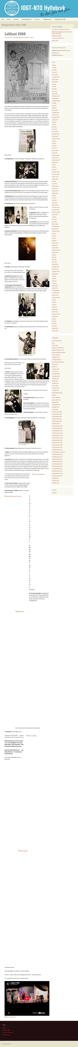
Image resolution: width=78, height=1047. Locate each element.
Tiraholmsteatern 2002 (57, 430)
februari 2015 (55, 285)
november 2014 (55, 292)
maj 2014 (54, 304)
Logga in (4, 1027)
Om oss (9, 19)
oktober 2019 (55, 190)
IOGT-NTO (54, 492)
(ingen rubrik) (55, 40)
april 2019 (54, 200)
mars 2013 (54, 326)
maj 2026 (54, 67)
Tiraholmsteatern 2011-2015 (58, 452)
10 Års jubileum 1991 (56, 340)
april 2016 (54, 259)
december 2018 (55, 207)
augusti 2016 (55, 252)
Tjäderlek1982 (55, 478)
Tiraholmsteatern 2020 (57, 466)
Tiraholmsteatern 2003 (57, 433)
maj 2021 (54, 167)
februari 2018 (55, 224)
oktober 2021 (55, 157)
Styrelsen (16, 19)
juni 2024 (54, 103)
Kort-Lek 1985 (55, 371)
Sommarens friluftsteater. (58, 38)
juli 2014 (54, 300)
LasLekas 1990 (55, 378)
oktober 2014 (55, 295)
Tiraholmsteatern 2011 (57, 449)
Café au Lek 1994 (56, 355)
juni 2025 (54, 84)
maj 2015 (54, 278)
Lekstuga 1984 (55, 390)
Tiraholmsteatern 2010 (57, 447)
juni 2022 (54, 141)
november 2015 (55, 266)
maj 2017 (54, 238)
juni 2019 (54, 198)
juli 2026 (54, 65)
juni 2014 (54, 302)
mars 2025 (54, 91)
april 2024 (54, 108)
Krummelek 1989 (56, 376)
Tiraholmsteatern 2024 (57, 471)
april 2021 (54, 169)
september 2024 (56, 100)
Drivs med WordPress (6, 1044)
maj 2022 (54, 143)
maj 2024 (54, 105)
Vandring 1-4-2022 (66, 50)
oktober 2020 (55, 176)
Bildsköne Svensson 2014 (58, 350)
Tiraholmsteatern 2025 (60, 19)
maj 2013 (54, 321)
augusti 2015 (55, 273)
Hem (3, 19)
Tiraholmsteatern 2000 (57, 426)
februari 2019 (55, 205)
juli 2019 (54, 195)
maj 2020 (54, 181)
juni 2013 (54, 319)
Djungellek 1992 (55, 357)
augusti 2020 (55, 179)
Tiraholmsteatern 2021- (57, 468)
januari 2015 (54, 288)
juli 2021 (54, 164)
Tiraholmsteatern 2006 (57, 440)
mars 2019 (54, 202)
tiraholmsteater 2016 (57, 419)
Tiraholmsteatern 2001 (57, 428)
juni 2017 (54, 236)
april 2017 (54, 240)
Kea (33, 37)
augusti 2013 (55, 316)
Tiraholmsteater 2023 (57, 421)
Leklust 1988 (15, 34)
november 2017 (55, 226)
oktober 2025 (55, 79)
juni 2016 (54, 254)
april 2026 (54, 70)
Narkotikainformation (57, 35)
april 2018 (54, 219)
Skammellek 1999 (56, 404)
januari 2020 (54, 188)
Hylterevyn (37, 19)
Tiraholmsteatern (47, 19)
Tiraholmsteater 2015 (57, 416)
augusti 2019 (55, 193)
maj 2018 (54, 217)
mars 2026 (54, 72)
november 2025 (55, 77)
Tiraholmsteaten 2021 (57, 414)
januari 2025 (54, 93)
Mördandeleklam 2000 (57, 392)
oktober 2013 (55, 311)
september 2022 (56, 138)
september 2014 (56, 297)
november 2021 (55, 155)
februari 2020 (55, 186)
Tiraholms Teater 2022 (57, 411)
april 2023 (54, 126)
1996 (53, 343)
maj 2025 (54, 86)
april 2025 (54, 89)
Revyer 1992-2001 (56, 400)
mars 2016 (54, 262)
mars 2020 (54, 183)
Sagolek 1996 (55, 402)
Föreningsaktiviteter (26, 19)
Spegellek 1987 (55, 407)
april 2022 (54, 145)
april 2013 (54, 323)
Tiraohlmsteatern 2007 (57, 475)
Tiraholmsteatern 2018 (57, 461)
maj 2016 (54, 257)
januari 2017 (54, 245)
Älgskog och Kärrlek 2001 (58, 347)
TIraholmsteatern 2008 (57, 442)
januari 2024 (54, 110)
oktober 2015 (55, 269)
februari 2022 (55, 150)
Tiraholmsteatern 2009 (57, 445)
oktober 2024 (55, 98)
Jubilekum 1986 (55, 369)
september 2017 (56, 231)
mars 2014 (54, 307)
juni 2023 (54, 122)
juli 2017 (54, 233)
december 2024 (55, 96)
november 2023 (55, 112)
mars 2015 (54, 283)
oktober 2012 (55, 330)
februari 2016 (55, 264)
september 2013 (56, 314)
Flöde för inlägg (6, 1030)
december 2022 (55, 134)
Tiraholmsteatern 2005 (57, 437)
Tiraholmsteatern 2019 (57, 464)
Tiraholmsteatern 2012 (57, 454)
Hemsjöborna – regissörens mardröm (60, 29)
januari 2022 (54, 153)
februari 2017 (55, 243)
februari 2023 (55, 131)
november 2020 (55, 174)
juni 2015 (54, 276)
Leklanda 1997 (55, 383)
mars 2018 (54, 221)
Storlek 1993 (55, 409)
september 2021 (56, 160)
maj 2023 (54, 124)
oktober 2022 (55, 136)
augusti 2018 (55, 214)
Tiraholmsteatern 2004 (57, 435)
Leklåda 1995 (55, 381)
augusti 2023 (55, 119)
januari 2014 (54, 309)
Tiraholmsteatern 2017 (57, 459)
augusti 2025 (55, 81)
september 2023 (56, 117)
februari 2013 (55, 328)
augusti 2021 (55, 162)
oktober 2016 (55, 247)
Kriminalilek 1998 (56, 373)
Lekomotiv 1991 (55, 388)
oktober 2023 (55, 115)
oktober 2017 (55, 228)
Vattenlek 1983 (55, 480)
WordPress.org (5, 1035)
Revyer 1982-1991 (25, 37)
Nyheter (54, 395)
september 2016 (56, 250)
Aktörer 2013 (55, 345)
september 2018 (56, 212)
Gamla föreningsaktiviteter (58, 362)
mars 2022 (54, 148)
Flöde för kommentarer (7, 1032)
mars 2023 (54, 129)
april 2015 (54, 281)
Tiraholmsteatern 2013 (57, 456)
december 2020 (55, 172)
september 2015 (56, 271)
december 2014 (55, 290)
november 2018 (55, 209)
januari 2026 (54, 74)
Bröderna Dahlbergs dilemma (58, 352)
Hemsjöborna (55, 364)
